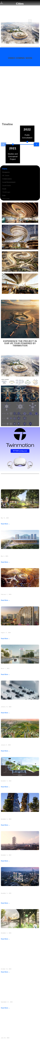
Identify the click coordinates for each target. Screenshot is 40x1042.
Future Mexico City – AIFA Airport (17, 1000)
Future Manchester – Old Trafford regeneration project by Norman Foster (18, 513)
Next (36, 144)
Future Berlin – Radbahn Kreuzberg (18, 931)
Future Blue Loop (9, 667)
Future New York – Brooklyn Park (17, 779)
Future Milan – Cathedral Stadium (18, 1036)
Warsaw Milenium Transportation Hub (19, 967)
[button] (30, 21)
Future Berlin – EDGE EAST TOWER (16, 853)
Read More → (5, 524)
